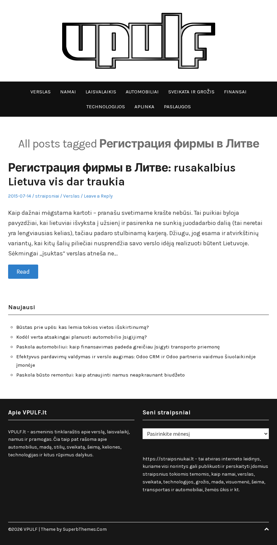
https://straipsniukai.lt (168, 459)
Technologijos (105, 107)
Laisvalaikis (100, 92)
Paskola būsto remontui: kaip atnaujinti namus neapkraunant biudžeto (100, 375)
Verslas (40, 92)
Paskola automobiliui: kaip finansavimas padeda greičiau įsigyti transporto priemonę (118, 347)
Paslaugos (177, 107)
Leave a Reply (98, 196)
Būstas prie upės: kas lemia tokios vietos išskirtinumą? (82, 327)
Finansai (235, 92)
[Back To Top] (266, 529)
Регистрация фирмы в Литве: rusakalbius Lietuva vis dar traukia (121, 174)
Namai (68, 92)
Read (23, 271)
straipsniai (47, 196)
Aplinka (144, 107)
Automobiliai (142, 92)
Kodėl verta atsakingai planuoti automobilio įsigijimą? (81, 337)
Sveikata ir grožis (191, 92)
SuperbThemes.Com (85, 529)
